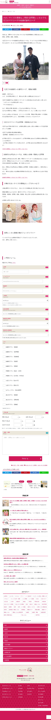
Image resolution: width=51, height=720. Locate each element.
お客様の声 (7, 652)
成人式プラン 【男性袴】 (12, 399)
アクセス (41, 699)
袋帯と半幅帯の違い (8, 615)
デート (22, 596)
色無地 (21, 688)
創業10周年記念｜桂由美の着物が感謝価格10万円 (15, 558)
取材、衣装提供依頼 (44, 705)
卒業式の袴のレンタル (8, 688)
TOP (5, 625)
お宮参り (6, 596)
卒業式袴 (44, 601)
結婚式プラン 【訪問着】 (12, 351)
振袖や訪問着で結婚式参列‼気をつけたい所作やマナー (23, 538)
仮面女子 (18, 601)
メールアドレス (25, 277)
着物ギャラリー (8, 648)
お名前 (25, 267)
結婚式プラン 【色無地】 (12, 356)
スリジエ (17, 596)
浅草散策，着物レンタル (14, 609)
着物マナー (44, 609)
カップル (11, 596)
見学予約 (37, 615)
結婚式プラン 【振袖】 (12, 347)
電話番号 (25, 287)
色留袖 (21, 694)
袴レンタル (24, 615)
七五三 (37, 598)
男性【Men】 (5, 417)
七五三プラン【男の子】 (12, 385)
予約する (25, 458)
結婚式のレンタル (7, 691)
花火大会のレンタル (8, 697)
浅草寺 (5, 609)
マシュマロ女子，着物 (15, 598)
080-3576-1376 (27, 680)
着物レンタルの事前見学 (18, 612)
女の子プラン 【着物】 (12, 404)
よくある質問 (7, 656)
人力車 (12, 601)
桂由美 (5, 606)
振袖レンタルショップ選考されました (13, 570)
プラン (25, 342)
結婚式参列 (43, 612)
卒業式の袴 (37, 601)
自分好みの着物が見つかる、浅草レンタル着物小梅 (16, 564)
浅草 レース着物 (21, 606)
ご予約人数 (25, 413)
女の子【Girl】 (6, 425)
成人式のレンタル (7, 685)
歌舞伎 (10, 606)
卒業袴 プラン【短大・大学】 (14, 371)
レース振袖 (31, 598)
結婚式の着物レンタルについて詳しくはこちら (14, 177)
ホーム (5, 11)
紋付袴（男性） (32, 688)
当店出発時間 (25, 310)
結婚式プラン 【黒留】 (12, 366)
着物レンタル (6, 612)
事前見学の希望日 (25, 319)
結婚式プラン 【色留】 (12, 361)
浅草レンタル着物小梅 (42, 606)
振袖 (21, 685)
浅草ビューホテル (31, 606)
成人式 (31, 604)
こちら (13, 262)
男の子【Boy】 (6, 421)
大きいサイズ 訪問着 (31, 465)
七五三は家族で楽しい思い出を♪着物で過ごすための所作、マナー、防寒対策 (28, 529)
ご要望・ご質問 (25, 433)
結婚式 (21, 25)
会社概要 (41, 697)
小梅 (27, 604)
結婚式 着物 (35, 612)
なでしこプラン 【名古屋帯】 (14, 390)
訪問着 (21, 691)
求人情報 (41, 702)
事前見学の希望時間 (25, 331)
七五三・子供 (12, 11)
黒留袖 (21, 697)
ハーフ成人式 (28, 596)
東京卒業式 (44, 604)
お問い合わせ (42, 685)
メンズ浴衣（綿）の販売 (9, 575)
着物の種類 (37, 609)
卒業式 (30, 601)
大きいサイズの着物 (42, 465)
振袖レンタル (37, 604)
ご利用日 (25, 296)
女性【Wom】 (29, 417)
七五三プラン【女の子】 (12, 380)
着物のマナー (30, 609)
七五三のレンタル (7, 694)
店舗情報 (6, 660)
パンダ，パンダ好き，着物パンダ (40, 596)
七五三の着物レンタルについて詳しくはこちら (14, 149)
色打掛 (30, 694)
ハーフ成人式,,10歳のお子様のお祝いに (19, 510)
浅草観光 (23, 609)
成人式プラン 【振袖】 (12, 395)
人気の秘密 (7, 644)
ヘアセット (6, 598)
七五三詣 (6, 601)
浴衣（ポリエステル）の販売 (11, 581)
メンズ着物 (24, 598)
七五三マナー (44, 598)
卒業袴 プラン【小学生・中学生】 (15, 375)
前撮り (24, 601)
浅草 (15, 606)
